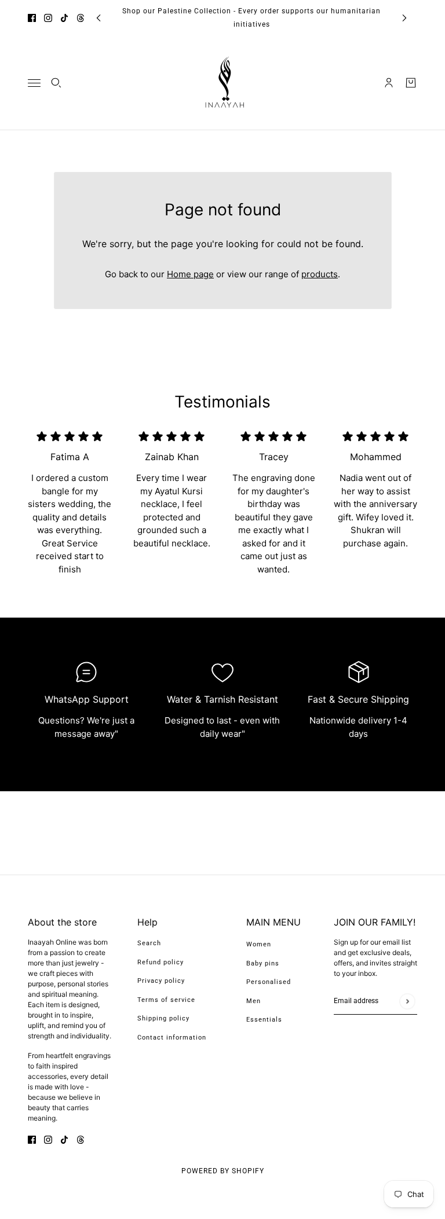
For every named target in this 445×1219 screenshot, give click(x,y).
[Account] (388, 82)
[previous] (98, 18)
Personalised (268, 982)
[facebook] (32, 17)
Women (258, 944)
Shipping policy (163, 1018)
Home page (190, 274)
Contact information (171, 1037)
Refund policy (160, 962)
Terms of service (166, 1000)
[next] (404, 18)
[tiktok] (64, 17)
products (319, 274)
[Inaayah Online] (222, 83)
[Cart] (410, 82)
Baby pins (262, 963)
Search (149, 943)
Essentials (264, 1019)
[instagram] (48, 17)
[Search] (56, 82)
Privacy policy (161, 981)
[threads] (80, 17)
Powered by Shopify (222, 1171)
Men (253, 1001)
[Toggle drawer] (34, 83)
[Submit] (407, 1001)
